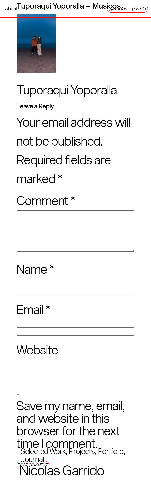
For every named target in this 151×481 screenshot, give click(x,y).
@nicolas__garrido (127, 8)
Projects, (82, 452)
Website (37, 350)
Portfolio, (111, 452)
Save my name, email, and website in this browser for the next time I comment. (71, 425)
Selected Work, (44, 452)
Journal (32, 460)
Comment (46, 201)
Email (33, 310)
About (11, 8)
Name (35, 270)
